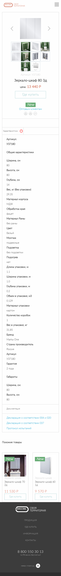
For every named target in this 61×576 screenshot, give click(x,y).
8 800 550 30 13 (30, 552)
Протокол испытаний (19, 428)
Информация (30, 534)
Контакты (30, 540)
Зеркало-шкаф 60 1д (45, 483)
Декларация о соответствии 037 (25, 423)
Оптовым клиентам (30, 109)
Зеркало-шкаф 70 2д (14, 483)
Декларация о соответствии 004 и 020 (29, 418)
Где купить (30, 94)
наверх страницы (27, 566)
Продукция (30, 520)
